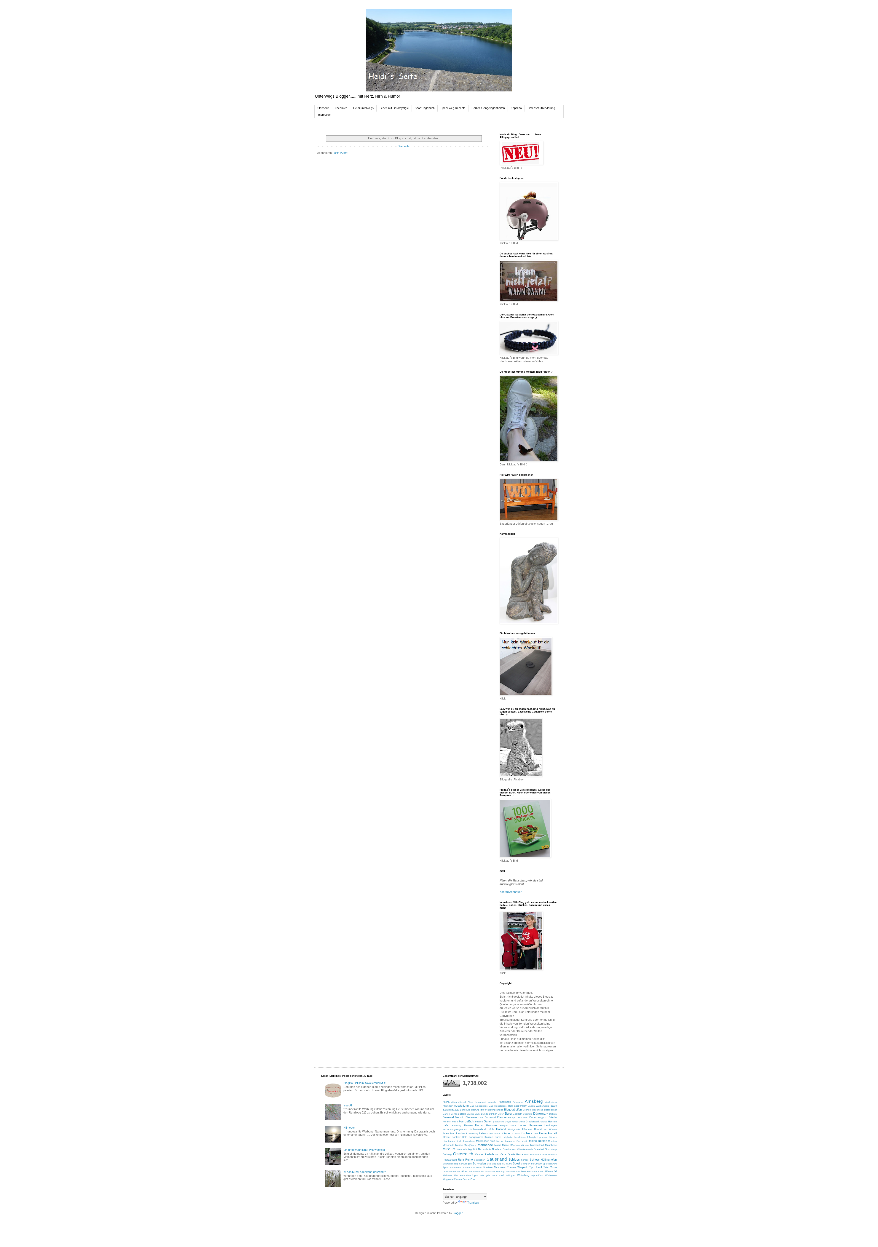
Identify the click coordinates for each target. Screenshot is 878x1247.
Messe (459, 1145)
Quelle (511, 1154)
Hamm (479, 1125)
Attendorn (448, 1106)
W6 (482, 1171)
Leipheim (507, 1137)
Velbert (464, 1171)
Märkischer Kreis (485, 1141)
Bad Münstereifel (498, 1106)
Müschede (551, 1145)
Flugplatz (542, 1117)
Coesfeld (527, 1114)
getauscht (498, 1121)
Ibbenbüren (449, 1133)
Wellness (447, 1175)
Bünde (484, 1114)
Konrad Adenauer (511, 892)
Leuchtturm (520, 1137)
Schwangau (465, 1163)
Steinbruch (455, 1167)
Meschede (448, 1145)
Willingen (510, 1175)
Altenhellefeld (458, 1102)
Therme (511, 1167)
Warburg (500, 1171)
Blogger (457, 1213)
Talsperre (500, 1167)
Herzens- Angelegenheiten (488, 108)
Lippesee (542, 1137)
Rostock (552, 1154)
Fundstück (466, 1121)
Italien (482, 1133)
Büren (501, 1114)
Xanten (458, 1179)
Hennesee (535, 1125)
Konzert (489, 1137)
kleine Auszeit (548, 1133)
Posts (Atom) (340, 153)
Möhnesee (485, 1145)
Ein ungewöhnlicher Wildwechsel (364, 1149)
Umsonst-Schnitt (451, 1171)
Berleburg (465, 1109)
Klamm (534, 1133)
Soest (516, 1163)
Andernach (505, 1101)
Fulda (455, 1121)
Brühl (477, 1114)
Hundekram (540, 1129)
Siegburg (496, 1163)
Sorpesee (536, 1163)
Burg (508, 1113)
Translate (473, 1202)
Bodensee (537, 1109)
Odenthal (539, 1149)
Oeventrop (551, 1149)
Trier (546, 1167)
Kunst (498, 1137)
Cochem (517, 1113)
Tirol (539, 1167)
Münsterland (537, 1145)
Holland (501, 1129)
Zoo (472, 1179)
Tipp (531, 1167)
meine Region (538, 1141)
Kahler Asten (494, 1133)
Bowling (455, 1114)
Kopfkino (516, 108)
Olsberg (447, 1154)
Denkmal (448, 1117)
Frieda (553, 1117)
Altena (446, 1101)
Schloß (524, 1160)
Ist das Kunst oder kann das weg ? (364, 1172)
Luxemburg (469, 1141)
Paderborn (491, 1154)
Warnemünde (513, 1171)
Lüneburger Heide (452, 1141)
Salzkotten (479, 1160)
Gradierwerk (533, 1121)
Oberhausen (509, 1149)
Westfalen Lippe (469, 1175)
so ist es (507, 1163)
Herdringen (550, 1125)
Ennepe (512, 1117)
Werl (456, 1175)
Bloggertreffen (513, 1109)
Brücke (470, 1114)
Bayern (447, 1109)
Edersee (501, 1117)
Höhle (491, 1129)
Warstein (525, 1171)
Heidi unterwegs (363, 108)
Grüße (544, 1121)
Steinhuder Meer (472, 1167)
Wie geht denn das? (492, 1175)
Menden (552, 1141)
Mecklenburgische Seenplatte (512, 1141)
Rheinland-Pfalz (538, 1154)
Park (503, 1154)
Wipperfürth (537, 1175)
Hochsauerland (477, 1129)
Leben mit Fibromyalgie (394, 108)
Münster (525, 1145)
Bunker (493, 1113)
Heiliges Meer (508, 1125)
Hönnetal (527, 1129)
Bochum (527, 1109)
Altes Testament (477, 1102)
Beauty (455, 1109)
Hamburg (456, 1125)
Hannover (491, 1125)
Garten (488, 1121)
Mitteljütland (470, 1145)
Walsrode (490, 1171)
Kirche (525, 1133)
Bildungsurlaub (495, 1109)
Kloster (446, 1137)
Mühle (505, 1145)
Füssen (479, 1121)
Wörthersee (551, 1175)
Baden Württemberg (538, 1106)
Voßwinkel (474, 1171)
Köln (464, 1137)
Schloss (514, 1159)
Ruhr (461, 1159)
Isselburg (473, 1133)
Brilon (463, 1113)
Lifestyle (531, 1137)
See (489, 1163)
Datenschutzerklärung (541, 108)
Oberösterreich (525, 1149)
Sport (446, 1167)
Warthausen (537, 1171)
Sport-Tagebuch (425, 108)
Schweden (479, 1163)
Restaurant (522, 1154)
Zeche (466, 1179)
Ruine (469, 1159)
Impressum (324, 114)
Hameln (468, 1125)
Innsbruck (461, 1133)
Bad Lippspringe (479, 1106)
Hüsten (553, 1129)
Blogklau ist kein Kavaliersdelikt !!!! (364, 1083)
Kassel (515, 1133)
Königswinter (476, 1137)
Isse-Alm (348, 1105)
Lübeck (553, 1137)
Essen (532, 1117)
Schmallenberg (450, 1163)
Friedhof (447, 1121)
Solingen (525, 1163)
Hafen (446, 1125)
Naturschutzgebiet (467, 1149)
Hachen (552, 1121)
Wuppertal (448, 1179)
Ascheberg (551, 1102)
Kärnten (506, 1133)
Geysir (508, 1121)
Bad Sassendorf (517, 1105)
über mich (341, 108)
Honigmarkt (514, 1129)
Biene (483, 1109)
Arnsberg (534, 1101)
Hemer (522, 1125)
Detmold (459, 1117)
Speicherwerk (550, 1163)
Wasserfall (551, 1171)
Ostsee (479, 1154)
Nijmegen (349, 1127)
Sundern (488, 1167)
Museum (449, 1149)
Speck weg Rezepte (453, 108)
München (515, 1145)
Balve (554, 1105)
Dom (481, 1117)
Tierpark (522, 1167)
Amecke (492, 1102)
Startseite (323, 108)
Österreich (463, 1153)
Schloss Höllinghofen (543, 1159)
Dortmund (490, 1117)
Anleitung (518, 1102)
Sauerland (497, 1159)
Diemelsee (471, 1117)
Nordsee (497, 1149)
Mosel (497, 1145)
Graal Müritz (518, 1121)
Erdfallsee (523, 1117)
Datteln (553, 1114)
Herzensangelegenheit (455, 1129)
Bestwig (475, 1109)
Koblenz (456, 1137)
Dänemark (540, 1113)
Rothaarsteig (450, 1159)
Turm (553, 1167)
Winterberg (523, 1175)
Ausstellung (461, 1105)
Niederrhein (484, 1149)
